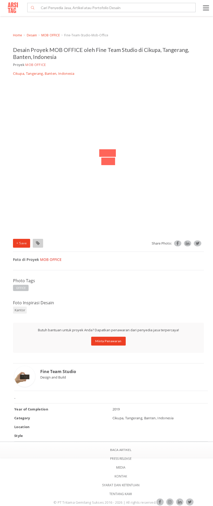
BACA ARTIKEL (120, 450)
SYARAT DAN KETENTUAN (121, 485)
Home (17, 35)
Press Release (120, 458)
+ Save (21, 243)
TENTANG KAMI (120, 494)
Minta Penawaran (108, 341)
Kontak (121, 476)
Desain (32, 35)
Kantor (20, 310)
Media (121, 467)
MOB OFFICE (50, 35)
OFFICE (21, 288)
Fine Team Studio (58, 371)
